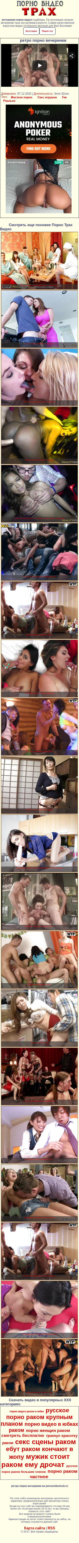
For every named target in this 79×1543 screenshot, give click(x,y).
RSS (51, 1528)
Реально (9, 100)
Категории (31, 31)
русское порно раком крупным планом (37, 1417)
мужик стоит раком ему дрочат (35, 1460)
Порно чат (47, 31)
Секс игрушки (47, 97)
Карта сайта (34, 1528)
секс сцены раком (45, 1441)
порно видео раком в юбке (27, 1411)
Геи (64, 97)
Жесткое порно (21, 97)
